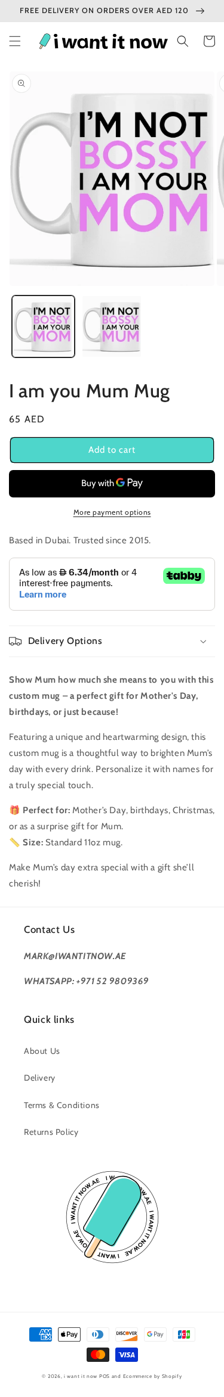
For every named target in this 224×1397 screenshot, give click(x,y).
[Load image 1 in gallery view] (43, 326)
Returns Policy (51, 1132)
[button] (15, 41)
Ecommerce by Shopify (152, 1376)
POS (104, 1376)
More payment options (112, 512)
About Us (42, 1051)
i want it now (80, 1376)
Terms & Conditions (62, 1105)
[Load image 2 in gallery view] (112, 326)
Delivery (40, 1077)
